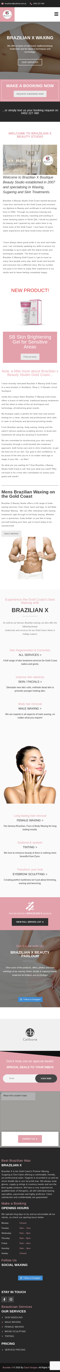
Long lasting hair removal (30, 815)
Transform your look (30, 869)
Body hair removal (30, 703)
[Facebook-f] (4, 1299)
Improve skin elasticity (30, 677)
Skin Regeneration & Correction (30, 650)
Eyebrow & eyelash (30, 842)
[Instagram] (11, 1299)
